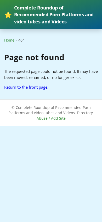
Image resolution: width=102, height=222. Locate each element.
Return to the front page (25, 87)
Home (9, 40)
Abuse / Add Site (51, 118)
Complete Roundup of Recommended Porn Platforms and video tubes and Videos (49, 14)
